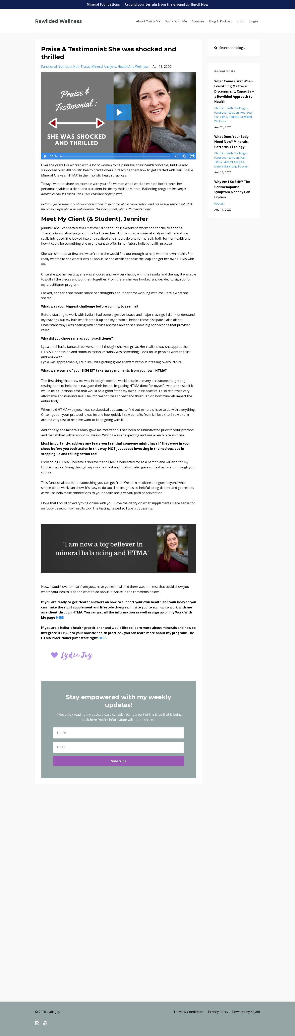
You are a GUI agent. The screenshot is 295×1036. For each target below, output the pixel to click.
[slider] (115, 156)
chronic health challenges (231, 108)
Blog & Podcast (220, 21)
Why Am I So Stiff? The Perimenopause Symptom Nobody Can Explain (232, 189)
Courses (198, 21)
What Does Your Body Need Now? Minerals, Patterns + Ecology (231, 141)
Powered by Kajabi (246, 1012)
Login (253, 21)
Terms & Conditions (188, 1012)
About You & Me (148, 21)
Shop (240, 21)
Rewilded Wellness (58, 21)
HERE (102, 638)
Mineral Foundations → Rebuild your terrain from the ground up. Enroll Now (148, 4)
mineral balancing (225, 166)
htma (223, 117)
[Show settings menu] (184, 156)
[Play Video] (45, 156)
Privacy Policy (218, 1012)
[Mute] (176, 156)
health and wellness (133, 66)
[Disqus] (147, 846)
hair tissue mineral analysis (94, 66)
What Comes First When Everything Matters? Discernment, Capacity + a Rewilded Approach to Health (234, 91)
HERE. (60, 617)
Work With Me (176, 21)
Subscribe (118, 761)
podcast (234, 117)
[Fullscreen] (192, 156)
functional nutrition (56, 66)
